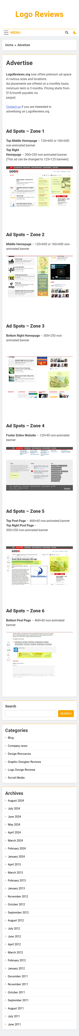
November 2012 (18, 896)
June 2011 (14, 1024)
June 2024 (14, 816)
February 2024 (17, 848)
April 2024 (14, 832)
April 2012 (14, 944)
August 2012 (16, 920)
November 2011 (18, 984)
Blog (11, 737)
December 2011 (18, 976)
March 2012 (15, 952)
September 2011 (18, 1000)
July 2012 (14, 928)
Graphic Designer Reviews (24, 762)
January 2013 (16, 888)
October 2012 (16, 904)
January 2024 (16, 856)
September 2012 (18, 912)
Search (10, 706)
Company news (17, 746)
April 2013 (14, 864)
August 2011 (16, 1008)
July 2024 (14, 808)
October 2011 (16, 992)
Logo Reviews (39, 14)
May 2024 (14, 824)
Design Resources (19, 753)
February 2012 (17, 960)
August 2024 (16, 800)
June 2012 (14, 936)
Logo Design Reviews (21, 770)
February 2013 (17, 880)
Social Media (16, 777)
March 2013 (15, 872)
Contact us (13, 107)
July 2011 (14, 1016)
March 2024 (15, 840)
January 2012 (16, 968)
